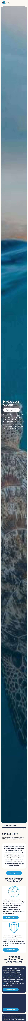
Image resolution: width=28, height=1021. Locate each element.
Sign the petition (14, 873)
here (4, 983)
